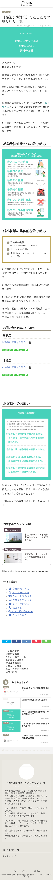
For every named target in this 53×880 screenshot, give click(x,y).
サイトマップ (9, 856)
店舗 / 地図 (11, 672)
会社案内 (37, 871)
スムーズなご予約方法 (17, 669)
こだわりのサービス (16, 657)
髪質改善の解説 (13, 663)
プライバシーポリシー (21, 871)
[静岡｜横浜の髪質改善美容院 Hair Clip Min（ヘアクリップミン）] (26, 4)
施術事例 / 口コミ (15, 660)
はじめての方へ (13, 654)
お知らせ (6, 12)
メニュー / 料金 (13, 666)
